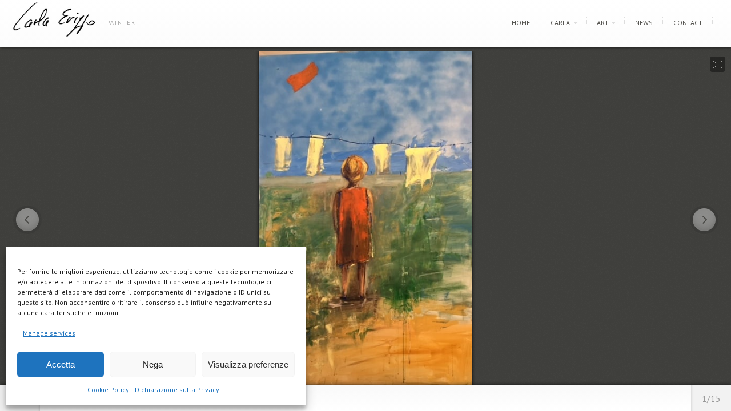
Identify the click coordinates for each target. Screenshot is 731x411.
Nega (153, 364)
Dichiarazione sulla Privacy (177, 389)
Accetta (60, 364)
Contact (687, 22)
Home (521, 22)
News (644, 22)
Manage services (49, 333)
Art (602, 22)
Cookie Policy (108, 389)
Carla (560, 22)
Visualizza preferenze (248, 364)
